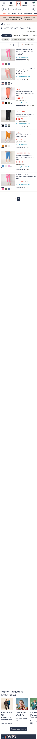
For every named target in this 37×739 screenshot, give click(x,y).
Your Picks (12, 13)
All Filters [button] (10, 45)
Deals (4, 13)
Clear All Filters (31, 31)
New (20, 13)
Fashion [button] (6, 39)
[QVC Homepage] (2, 24)
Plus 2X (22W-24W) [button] (19, 39)
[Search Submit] (33, 9)
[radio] (3, 64)
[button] (3, 4)
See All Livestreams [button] (18, 729)
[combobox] (16, 9)
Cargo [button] (31, 39)
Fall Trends (28, 13)
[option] (18, 18)
